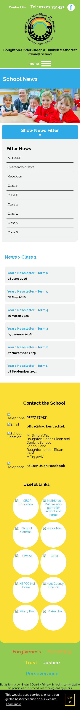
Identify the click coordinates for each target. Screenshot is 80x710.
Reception (15, 176)
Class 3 (13, 204)
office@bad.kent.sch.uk (46, 426)
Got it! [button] (70, 700)
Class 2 (13, 195)
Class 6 (13, 232)
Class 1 (12, 185)
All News (14, 158)
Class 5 (13, 223)
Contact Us (17, 7)
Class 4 (13, 214)
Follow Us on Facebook (46, 466)
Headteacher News (21, 167)
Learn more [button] (13, 704)
